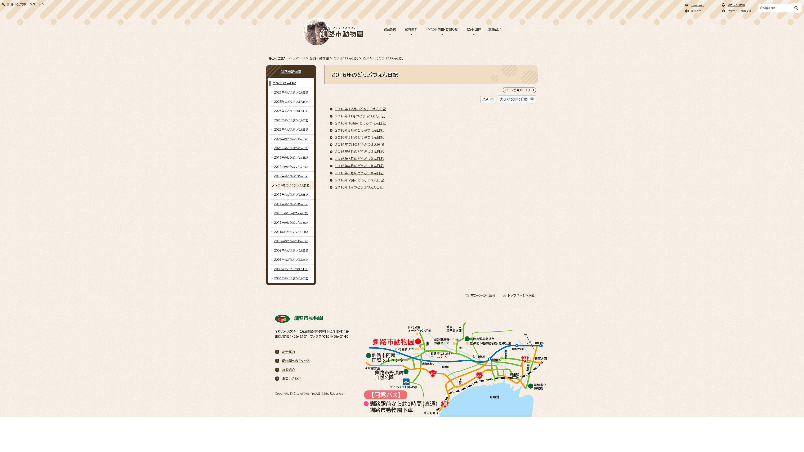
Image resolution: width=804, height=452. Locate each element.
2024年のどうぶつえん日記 (291, 111)
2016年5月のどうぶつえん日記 (359, 159)
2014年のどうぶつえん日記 (291, 204)
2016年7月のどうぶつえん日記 (359, 144)
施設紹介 (494, 29)
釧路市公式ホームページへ (26, 4)
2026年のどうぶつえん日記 (291, 92)
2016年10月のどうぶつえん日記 (360, 123)
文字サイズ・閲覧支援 (739, 11)
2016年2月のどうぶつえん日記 (359, 180)
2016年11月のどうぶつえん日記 (360, 116)
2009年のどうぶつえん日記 (291, 250)
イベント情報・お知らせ (442, 29)
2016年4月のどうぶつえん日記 (359, 166)
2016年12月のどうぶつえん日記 (360, 109)
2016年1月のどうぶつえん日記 (359, 187)
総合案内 (390, 29)
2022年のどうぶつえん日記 (291, 129)
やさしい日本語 (736, 5)
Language (697, 5)
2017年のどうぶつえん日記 (291, 176)
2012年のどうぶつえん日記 (291, 222)
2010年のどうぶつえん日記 (291, 241)
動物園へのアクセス (296, 360)
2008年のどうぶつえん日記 (291, 259)
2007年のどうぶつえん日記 (291, 269)
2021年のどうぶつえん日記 (291, 139)
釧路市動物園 (319, 58)
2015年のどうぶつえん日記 (291, 194)
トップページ (296, 58)
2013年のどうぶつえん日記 (291, 213)
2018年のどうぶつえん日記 (291, 167)
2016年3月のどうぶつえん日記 (359, 173)
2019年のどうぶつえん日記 (291, 157)
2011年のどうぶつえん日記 (291, 232)
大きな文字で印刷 (514, 99)
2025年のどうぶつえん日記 (291, 101)
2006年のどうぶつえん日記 (291, 278)
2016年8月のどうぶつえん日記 (359, 137)
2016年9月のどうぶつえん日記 (359, 130)
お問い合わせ (291, 378)
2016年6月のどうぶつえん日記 (359, 151)
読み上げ (696, 11)
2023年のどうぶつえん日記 (291, 120)
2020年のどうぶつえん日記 (291, 148)
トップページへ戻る (521, 295)
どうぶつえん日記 (346, 58)
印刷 (485, 99)
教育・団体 (474, 29)
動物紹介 (411, 29)
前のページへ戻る (482, 295)
